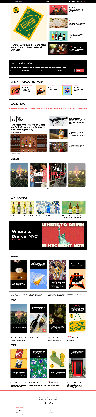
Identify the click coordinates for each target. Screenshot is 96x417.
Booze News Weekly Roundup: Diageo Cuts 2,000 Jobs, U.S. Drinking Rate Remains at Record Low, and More (77, 120)
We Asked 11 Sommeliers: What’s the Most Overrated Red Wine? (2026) (75, 339)
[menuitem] (13, 1)
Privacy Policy (51, 412)
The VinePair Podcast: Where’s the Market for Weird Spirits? (27, 90)
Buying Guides (19, 197)
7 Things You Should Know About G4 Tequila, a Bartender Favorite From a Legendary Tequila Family (58, 285)
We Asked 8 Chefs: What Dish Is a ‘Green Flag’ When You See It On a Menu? (77, 23)
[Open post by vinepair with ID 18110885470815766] (77, 175)
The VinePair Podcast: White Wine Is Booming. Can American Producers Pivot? (57, 328)
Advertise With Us (19, 410)
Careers (17, 412)
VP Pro (70, 1)
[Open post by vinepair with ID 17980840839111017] (39, 175)
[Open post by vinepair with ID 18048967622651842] (19, 175)
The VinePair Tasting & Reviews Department (23, 414)
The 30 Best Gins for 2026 (43, 216)
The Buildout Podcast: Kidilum (53, 88)
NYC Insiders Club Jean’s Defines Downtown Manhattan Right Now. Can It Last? (77, 353)
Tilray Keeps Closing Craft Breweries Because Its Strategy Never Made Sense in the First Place (77, 308)
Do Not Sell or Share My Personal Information (48, 399)
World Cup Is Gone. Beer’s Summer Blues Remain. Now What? (58, 374)
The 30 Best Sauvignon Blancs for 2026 (21, 216)
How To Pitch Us (51, 410)
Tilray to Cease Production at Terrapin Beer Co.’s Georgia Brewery (76, 147)
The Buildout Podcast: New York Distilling (77, 264)
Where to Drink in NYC (25, 234)
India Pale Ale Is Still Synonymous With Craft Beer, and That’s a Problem (56, 384)
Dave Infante (13, 52)
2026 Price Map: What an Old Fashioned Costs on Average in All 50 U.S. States (77, 134)
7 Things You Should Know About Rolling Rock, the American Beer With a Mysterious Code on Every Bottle (38, 354)
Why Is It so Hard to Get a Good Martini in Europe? (18, 294)
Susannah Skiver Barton (15, 132)
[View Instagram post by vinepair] (27, 185)
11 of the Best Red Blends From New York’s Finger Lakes (38, 309)
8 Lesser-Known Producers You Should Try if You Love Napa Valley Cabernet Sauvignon (18, 339)
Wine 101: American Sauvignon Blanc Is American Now (37, 338)
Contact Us (50, 409)
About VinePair (18, 409)
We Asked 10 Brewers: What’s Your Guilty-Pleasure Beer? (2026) (19, 374)
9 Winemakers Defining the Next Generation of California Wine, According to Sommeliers (56, 339)
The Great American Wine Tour (19, 328)
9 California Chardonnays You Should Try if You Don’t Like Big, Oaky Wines (73, 216)
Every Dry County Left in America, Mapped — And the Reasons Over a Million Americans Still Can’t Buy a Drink (38, 264)
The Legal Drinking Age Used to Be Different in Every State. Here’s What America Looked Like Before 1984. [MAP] (18, 384)
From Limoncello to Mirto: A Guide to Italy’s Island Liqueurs (76, 36)
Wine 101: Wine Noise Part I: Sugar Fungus (79, 89)
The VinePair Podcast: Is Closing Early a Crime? (35, 294)
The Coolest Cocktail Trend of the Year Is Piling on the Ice (19, 284)
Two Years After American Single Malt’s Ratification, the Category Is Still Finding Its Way (27, 127)
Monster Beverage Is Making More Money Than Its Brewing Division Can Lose (28, 47)
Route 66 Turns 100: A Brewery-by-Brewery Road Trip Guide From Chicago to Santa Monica (37, 384)
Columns (20, 1)
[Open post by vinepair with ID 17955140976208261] (57, 175)
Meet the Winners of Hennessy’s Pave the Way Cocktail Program (76, 49)
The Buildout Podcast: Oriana (74, 294)
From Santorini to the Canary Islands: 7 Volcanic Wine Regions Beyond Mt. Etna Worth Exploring (76, 10)
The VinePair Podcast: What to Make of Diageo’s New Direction (56, 294)
